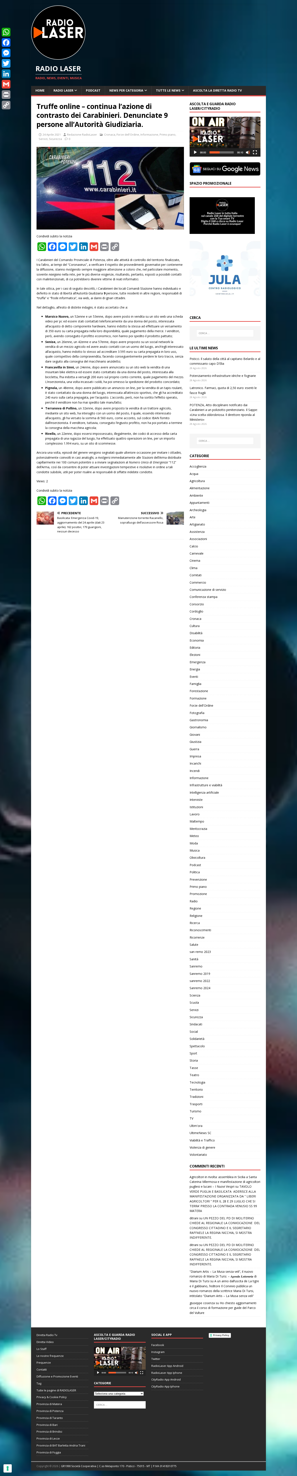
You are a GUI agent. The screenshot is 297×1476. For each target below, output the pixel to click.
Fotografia (197, 713)
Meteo (194, 836)
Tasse (194, 1068)
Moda (194, 843)
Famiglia (195, 684)
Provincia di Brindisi (49, 1431)
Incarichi (195, 763)
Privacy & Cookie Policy (52, 1397)
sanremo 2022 (200, 981)
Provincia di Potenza (50, 1411)
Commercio (198, 582)
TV (191, 1118)
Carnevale (197, 553)
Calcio (194, 546)
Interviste (196, 800)
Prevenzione (198, 879)
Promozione (198, 894)
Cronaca (109, 134)
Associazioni (198, 539)
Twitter (155, 1359)
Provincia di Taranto (50, 1418)
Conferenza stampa (203, 597)
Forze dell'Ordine (128, 134)
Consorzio (197, 604)
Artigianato (197, 524)
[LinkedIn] (6, 74)
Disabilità (196, 633)
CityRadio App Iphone (165, 1386)
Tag (39, 1383)
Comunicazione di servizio (208, 590)
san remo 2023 (200, 952)
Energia (195, 669)
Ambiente (196, 495)
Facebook (157, 1345)
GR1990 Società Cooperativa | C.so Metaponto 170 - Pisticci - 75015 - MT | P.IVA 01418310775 (119, 1466)
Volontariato (198, 1155)
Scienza (195, 995)
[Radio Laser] (58, 57)
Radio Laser (63, 90)
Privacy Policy (221, 1335)
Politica (195, 872)
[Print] (6, 94)
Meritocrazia (198, 829)
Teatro (194, 1075)
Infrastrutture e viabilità (206, 785)
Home (40, 90)
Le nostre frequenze (50, 1356)
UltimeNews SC (200, 1133)
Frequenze (44, 1362)
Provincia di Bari (47, 1425)
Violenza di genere (202, 1147)
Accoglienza (198, 466)
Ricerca (195, 923)
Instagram (158, 1352)
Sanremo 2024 (200, 988)
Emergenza (197, 662)
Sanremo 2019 (200, 974)
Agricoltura (197, 481)
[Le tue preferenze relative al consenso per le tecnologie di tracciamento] (7, 1468)
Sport (193, 1053)
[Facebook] (6, 42)
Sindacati (196, 1024)
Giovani (195, 734)
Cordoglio (196, 611)
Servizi (43, 139)
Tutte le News (168, 90)
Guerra (194, 749)
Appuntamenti (199, 503)
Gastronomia (199, 720)
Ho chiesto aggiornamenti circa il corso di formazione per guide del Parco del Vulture (223, 1308)
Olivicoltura (197, 857)
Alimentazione (200, 488)
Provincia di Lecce (48, 1438)
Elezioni (195, 655)
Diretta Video (45, 1342)
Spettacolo (197, 1046)
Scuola (194, 1002)
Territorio (196, 1089)
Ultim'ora (196, 1126)
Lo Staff (42, 1349)
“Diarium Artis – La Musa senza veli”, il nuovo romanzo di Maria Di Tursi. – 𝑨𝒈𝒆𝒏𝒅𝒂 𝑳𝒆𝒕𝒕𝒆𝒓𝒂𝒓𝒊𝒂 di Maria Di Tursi (223, 1276)
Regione (195, 908)
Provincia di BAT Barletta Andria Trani (61, 1445)
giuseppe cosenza (202, 1303)
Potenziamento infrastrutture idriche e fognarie (223, 376)
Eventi (194, 677)
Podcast (93, 90)
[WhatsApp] (6, 32)
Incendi (195, 771)
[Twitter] (6, 63)
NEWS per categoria (126, 90)
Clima (193, 568)
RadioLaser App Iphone (166, 1373)
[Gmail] (6, 84)
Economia (197, 640)
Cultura (195, 626)
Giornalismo (198, 727)
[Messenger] (6, 53)
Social (194, 1031)
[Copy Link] (6, 105)
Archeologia (198, 510)
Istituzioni (196, 807)
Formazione (198, 698)
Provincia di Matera (49, 1404)
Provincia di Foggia (49, 1452)
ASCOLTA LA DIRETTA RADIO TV (217, 90)
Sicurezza (55, 139)
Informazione (149, 134)
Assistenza (197, 532)
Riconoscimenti (200, 930)
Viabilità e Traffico (202, 1140)
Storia (194, 1060)
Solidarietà (197, 1039)
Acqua (194, 474)
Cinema (195, 560)
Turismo (195, 1111)
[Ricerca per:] (225, 333)
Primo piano (167, 134)
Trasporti (196, 1104)
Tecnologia (197, 1082)
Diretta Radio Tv (47, 1335)
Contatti (42, 1369)
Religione (196, 916)
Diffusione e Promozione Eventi (57, 1376)
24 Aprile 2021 (52, 134)
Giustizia (195, 742)
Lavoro (195, 814)
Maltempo (197, 821)
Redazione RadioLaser (82, 134)
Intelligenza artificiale (204, 792)
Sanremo (196, 966)
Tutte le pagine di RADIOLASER (56, 1390)
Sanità (194, 959)
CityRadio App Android (166, 1379)
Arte (192, 517)
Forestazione (199, 691)
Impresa (195, 756)
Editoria (195, 647)
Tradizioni (196, 1097)
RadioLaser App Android (167, 1366)
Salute (194, 944)
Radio (194, 901)
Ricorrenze (197, 937)
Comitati (196, 575)
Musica (195, 850)
